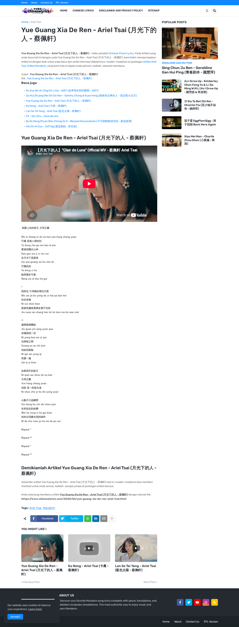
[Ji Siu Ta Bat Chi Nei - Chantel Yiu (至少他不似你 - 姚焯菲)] (171, 105)
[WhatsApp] (87, 518)
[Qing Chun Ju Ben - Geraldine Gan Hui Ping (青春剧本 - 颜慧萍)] (190, 43)
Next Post (149, 582)
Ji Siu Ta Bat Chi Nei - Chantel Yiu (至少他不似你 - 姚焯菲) (200, 105)
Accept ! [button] (15, 616)
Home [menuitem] (63, 10)
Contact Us (46, 2)
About (34, 2)
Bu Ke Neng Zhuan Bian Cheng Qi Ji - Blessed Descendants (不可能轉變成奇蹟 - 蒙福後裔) (79, 121)
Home (24, 2)
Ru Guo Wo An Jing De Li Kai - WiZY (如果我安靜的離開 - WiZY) (62, 90)
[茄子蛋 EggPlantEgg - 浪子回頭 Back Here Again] (171, 122)
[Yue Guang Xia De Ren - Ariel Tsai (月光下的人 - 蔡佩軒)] (42, 548)
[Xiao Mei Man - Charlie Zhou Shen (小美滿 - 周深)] (171, 140)
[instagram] (206, 602)
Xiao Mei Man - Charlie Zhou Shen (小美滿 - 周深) (199, 140)
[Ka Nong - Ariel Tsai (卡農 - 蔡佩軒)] (89, 548)
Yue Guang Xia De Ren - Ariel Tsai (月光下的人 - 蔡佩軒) (59, 78)
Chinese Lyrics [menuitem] (83, 10)
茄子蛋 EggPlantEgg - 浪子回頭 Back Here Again (200, 122)
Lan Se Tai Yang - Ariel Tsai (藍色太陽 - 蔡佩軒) (53, 111)
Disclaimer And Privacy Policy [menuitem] (121, 10)
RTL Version (62, 2)
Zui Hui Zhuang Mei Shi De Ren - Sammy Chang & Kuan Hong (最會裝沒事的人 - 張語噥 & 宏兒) (81, 95)
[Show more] (111, 518)
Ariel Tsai (36, 22)
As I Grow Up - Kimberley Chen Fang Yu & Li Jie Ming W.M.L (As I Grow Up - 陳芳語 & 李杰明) (201, 86)
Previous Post (31, 582)
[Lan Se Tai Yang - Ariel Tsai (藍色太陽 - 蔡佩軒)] (136, 548)
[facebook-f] (180, 602)
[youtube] (197, 602)
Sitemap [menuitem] (153, 10)
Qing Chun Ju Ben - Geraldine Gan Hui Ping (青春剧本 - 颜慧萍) (188, 70)
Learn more (35, 609)
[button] (207, 10)
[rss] (214, 602)
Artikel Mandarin (36, 65)
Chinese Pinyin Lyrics (121, 53)
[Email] (103, 518)
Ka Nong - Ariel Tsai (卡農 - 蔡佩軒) (46, 105)
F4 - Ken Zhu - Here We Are (42, 116)
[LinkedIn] (95, 518)
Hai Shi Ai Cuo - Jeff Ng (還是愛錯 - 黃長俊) (51, 126)
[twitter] (188, 602)
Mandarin (49, 508)
